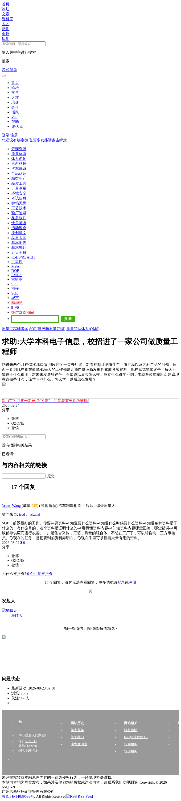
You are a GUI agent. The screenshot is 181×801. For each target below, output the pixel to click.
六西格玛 (18, 164)
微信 (15, 428)
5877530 (31, 741)
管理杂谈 (18, 149)
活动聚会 (18, 228)
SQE (15, 293)
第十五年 (77, 730)
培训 (5, 29)
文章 (5, 14)
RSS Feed (85, 796)
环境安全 (18, 193)
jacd (22, 514)
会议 (5, 34)
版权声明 (130, 730)
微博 (15, 419)
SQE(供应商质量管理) (47, 329)
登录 (5, 135)
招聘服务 (130, 744)
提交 (50, 476)
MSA (15, 266)
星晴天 (17, 616)
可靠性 (17, 262)
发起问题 (9, 70)
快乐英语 (18, 223)
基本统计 (18, 248)
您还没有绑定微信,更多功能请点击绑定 (34, 140)
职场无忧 (18, 203)
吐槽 (15, 308)
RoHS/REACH (23, 257)
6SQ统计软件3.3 (136, 737)
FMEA (16, 275)
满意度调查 (79, 744)
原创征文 (18, 233)
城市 (15, 298)
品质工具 (18, 183)
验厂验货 (18, 213)
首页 (5, 4)
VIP (14, 117)
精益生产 (18, 178)
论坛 (5, 9)
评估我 (17, 126)
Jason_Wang (11, 506)
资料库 (7, 19)
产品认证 (18, 173)
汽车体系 (18, 169)
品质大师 (18, 238)
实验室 (17, 279)
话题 (15, 112)
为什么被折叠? (14, 574)
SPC (14, 284)
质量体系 (18, 154)
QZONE (18, 423)
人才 (5, 24)
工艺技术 (18, 208)
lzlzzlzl (35, 514)
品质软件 (18, 218)
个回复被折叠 (40, 574)
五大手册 (18, 253)
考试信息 (18, 198)
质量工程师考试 (15, 329)
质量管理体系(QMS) (82, 329)
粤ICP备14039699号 (18, 796)
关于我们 (77, 737)
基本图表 (18, 243)
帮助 (15, 122)
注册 (14, 135)
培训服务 (130, 751)
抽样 (15, 289)
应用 (5, 39)
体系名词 (18, 159)
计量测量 (18, 188)
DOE (15, 271)
